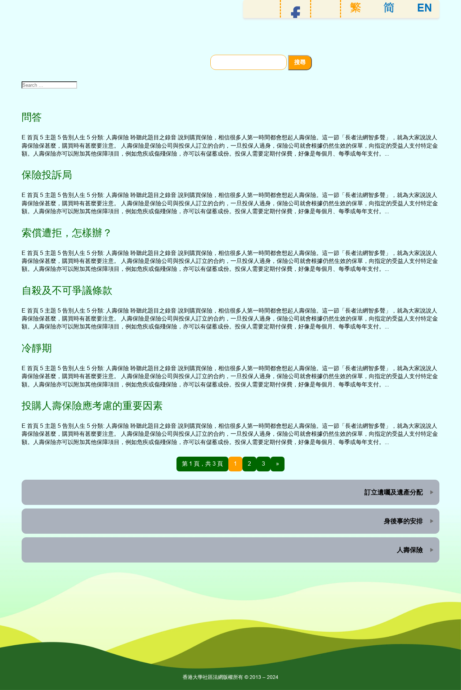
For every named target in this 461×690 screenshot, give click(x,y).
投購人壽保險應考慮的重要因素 (92, 405)
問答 (32, 117)
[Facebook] (295, 15)
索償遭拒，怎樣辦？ (67, 232)
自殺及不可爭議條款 (67, 290)
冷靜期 (37, 348)
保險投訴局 (47, 174)
